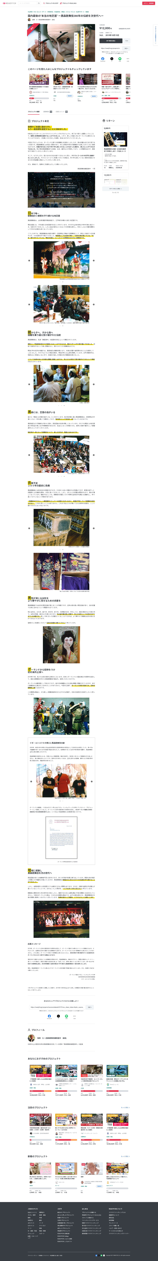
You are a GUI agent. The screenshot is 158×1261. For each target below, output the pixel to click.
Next (94, 261)
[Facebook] (102, 58)
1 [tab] (60, 282)
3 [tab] (64, 405)
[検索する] (39, 3)
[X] (111, 58)
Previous (29, 261)
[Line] (119, 58)
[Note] (127, 58)
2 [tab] (63, 282)
